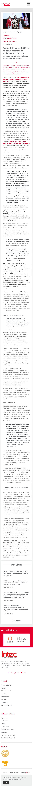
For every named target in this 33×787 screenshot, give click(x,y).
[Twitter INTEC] (18, 672)
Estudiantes (4, 693)
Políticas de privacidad (8, 735)
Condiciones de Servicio (8, 738)
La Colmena (4, 721)
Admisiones (4, 688)
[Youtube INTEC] (21, 672)
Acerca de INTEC (6, 685)
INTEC (27, 772)
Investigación (5, 696)
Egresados (4, 718)
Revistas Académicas (7, 729)
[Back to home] (5, 4)
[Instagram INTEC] (15, 672)
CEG (4, 38)
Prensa (3, 723)
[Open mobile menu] (28, 4)
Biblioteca (4, 699)
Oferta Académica (6, 691)
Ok (6, 782)
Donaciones (4, 702)
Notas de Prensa (11, 38)
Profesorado (5, 726)
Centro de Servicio (6, 705)
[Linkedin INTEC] (24, 672)
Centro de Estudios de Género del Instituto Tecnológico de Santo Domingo (16, 79)
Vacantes (4, 732)
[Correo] (8, 672)
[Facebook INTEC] (11, 672)
